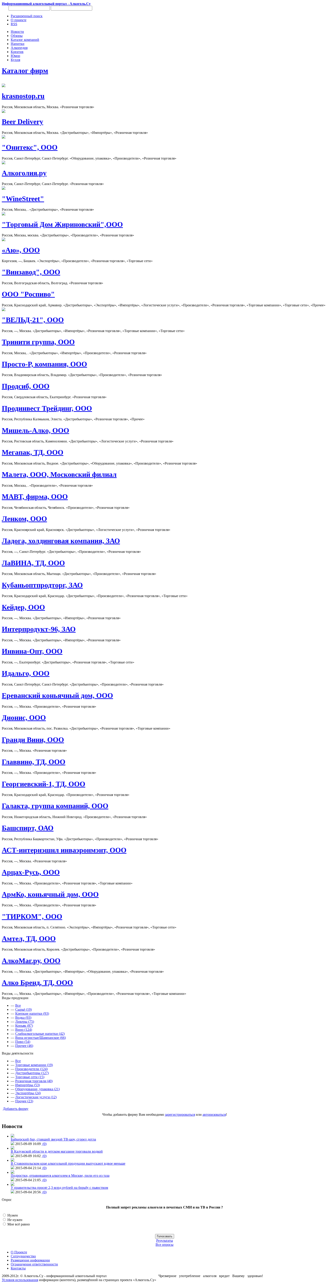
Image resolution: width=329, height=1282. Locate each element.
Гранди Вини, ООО (33, 740)
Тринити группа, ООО (38, 342)
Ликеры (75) (24, 1021)
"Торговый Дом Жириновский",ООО (62, 224)
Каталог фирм (25, 71)
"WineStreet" (23, 199)
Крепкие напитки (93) (32, 1013)
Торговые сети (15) (29, 1077)
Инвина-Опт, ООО (32, 651)
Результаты (164, 1240)
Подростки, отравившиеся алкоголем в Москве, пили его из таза (60, 1175)
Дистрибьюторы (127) (32, 1073)
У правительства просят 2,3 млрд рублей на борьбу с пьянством (59, 1187)
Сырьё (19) (23, 1009)
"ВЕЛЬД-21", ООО (33, 320)
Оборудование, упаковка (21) (37, 1089)
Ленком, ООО (24, 519)
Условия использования (20, 1280)
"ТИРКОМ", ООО (32, 916)
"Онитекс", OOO (30, 147)
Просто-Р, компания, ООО (44, 364)
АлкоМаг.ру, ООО (31, 961)
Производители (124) (31, 1069)
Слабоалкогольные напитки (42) (40, 1034)
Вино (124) (23, 1029)
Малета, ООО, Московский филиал (59, 474)
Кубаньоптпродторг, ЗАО (42, 585)
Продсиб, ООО (25, 386)
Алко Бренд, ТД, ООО (37, 983)
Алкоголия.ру (24, 173)
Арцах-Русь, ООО (31, 872)
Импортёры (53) (27, 1085)
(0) (44, 1144)
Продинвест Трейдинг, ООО (47, 408)
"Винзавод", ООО (31, 272)
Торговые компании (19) (34, 1065)
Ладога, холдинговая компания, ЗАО (61, 541)
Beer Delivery (22, 122)
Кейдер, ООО (23, 607)
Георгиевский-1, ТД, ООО (43, 784)
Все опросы (164, 1244)
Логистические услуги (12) (36, 1097)
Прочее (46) (24, 1046)
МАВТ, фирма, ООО (35, 497)
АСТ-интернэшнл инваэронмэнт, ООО (64, 850)
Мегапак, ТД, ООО (32, 452)
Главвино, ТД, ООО (33, 762)
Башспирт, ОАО (27, 828)
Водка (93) (23, 1017)
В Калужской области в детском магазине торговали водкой (57, 1151)
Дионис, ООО (24, 718)
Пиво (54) (22, 1042)
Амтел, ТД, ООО (29, 939)
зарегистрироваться (180, 1114)
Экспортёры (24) (28, 1093)
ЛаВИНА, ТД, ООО (33, 563)
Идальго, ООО (25, 673)
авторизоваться (214, 1114)
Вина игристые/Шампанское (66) (40, 1038)
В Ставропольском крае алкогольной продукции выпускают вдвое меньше (68, 1163)
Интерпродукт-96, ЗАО (39, 629)
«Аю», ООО (21, 250)
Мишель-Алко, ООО (35, 430)
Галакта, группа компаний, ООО (55, 806)
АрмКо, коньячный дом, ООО (50, 894)
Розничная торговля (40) (34, 1081)
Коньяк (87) (24, 1025)
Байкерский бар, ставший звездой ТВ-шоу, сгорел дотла (53, 1139)
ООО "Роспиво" (28, 294)
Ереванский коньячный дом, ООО (57, 695)
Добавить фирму (15, 1109)
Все (18, 1005)
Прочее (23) (24, 1101)
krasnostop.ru (23, 96)
